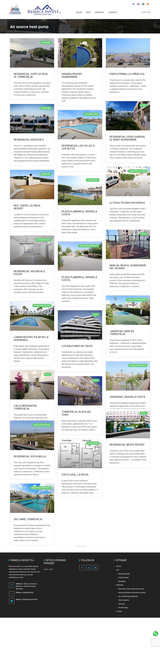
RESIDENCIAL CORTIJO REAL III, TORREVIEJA (31, 75)
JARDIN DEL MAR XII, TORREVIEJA (122, 333)
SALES (79, 12)
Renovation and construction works (131, 589)
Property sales (123, 577)
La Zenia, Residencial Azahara (127, 202)
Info (88, 12)
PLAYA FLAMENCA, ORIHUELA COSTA (79, 213)
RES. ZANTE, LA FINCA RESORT (27, 207)
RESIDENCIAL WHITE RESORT (127, 444)
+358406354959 (27, 592)
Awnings (121, 604)
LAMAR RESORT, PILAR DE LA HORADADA (31, 338)
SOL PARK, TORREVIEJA (28, 519)
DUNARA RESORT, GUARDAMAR (72, 75)
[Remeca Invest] (44, 13)
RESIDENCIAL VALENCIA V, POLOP (29, 273)
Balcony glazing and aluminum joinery (132, 592)
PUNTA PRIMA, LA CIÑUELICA (127, 73)
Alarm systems (123, 600)
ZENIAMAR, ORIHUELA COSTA (127, 396)
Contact (113, 12)
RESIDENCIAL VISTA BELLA (30, 456)
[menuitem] (133, 4)
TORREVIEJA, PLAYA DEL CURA (76, 413)
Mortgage (122, 581)
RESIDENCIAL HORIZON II (29, 139)
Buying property (124, 574)
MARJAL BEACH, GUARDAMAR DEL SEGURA (128, 267)
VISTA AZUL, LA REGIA (75, 474)
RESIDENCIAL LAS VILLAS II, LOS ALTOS (78, 147)
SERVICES (99, 12)
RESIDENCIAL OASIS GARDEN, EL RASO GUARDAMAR (127, 138)
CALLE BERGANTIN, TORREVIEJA (25, 407)
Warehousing (123, 608)
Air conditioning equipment (128, 596)
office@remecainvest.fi (29, 599)
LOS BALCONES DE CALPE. (77, 346)
